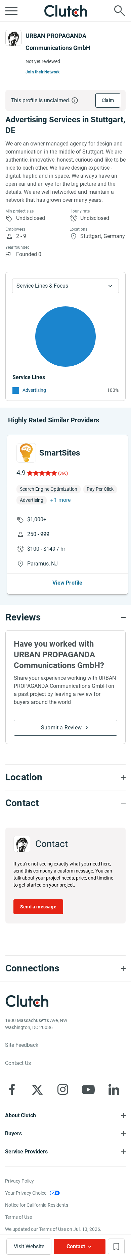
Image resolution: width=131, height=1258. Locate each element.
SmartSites (59, 453)
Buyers (13, 1133)
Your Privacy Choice (25, 1193)
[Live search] (120, 11)
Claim (108, 100)
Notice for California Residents (36, 1205)
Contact (76, 1246)
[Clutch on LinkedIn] (114, 1089)
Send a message (38, 906)
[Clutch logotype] (65, 11)
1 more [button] (62, 500)
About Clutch (20, 1115)
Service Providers (26, 1151)
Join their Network (43, 72)
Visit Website (29, 1246)
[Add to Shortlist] (116, 1246)
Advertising (34, 390)
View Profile (67, 583)
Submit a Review (61, 727)
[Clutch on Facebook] (11, 1089)
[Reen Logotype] (26, 453)
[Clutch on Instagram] (63, 1089)
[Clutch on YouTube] (88, 1089)
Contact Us (18, 1063)
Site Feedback (21, 1045)
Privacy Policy (19, 1181)
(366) (63, 473)
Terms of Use (18, 1217)
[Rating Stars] (41, 473)
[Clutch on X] (37, 1089)
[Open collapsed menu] (11, 11)
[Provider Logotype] (13, 38)
